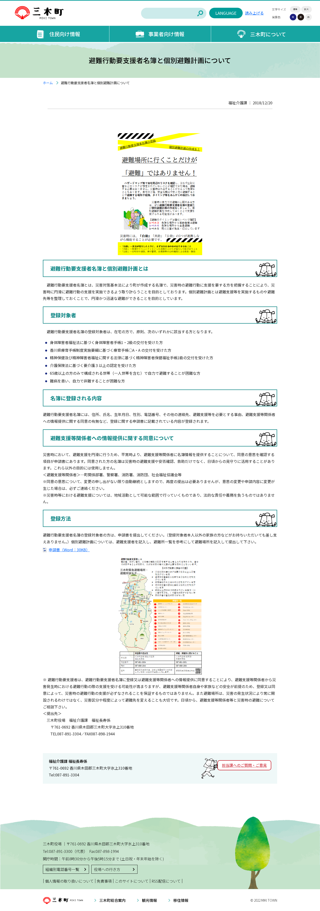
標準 (295, 9)
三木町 (39, 13)
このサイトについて (132, 881)
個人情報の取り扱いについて (69, 881)
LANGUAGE (226, 13)
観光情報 (149, 900)
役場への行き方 (107, 869)
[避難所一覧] (160, 673)
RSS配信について (166, 881)
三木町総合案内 (112, 900)
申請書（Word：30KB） (69, 549)
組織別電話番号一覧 (62, 869)
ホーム (48, 82)
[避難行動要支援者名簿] (160, 251)
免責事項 (104, 881)
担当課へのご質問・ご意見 (244, 765)
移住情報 (180, 900)
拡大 (306, 9)
